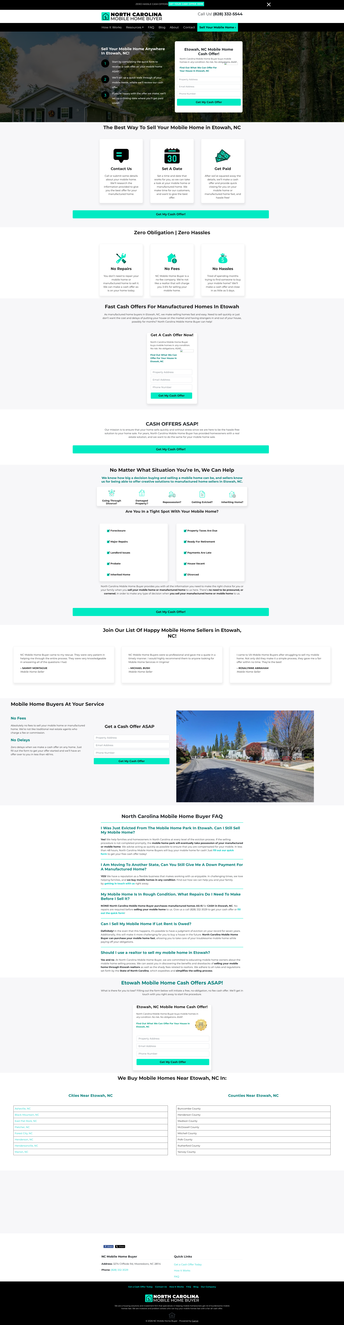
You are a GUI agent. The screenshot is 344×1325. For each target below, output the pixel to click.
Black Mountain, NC (27, 1114)
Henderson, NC (24, 1139)
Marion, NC (21, 1151)
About (174, 27)
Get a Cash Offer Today (188, 1264)
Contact (189, 27)
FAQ (151, 27)
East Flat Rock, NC (26, 1121)
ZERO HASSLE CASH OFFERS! (152, 4)
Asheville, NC (23, 1108)
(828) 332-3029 (119, 1269)
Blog (162, 27)
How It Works (112, 27)
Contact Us (161, 1286)
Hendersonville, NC (26, 1145)
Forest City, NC (24, 1133)
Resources (133, 27)
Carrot (195, 1321)
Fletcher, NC (22, 1127)
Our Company (208, 1286)
